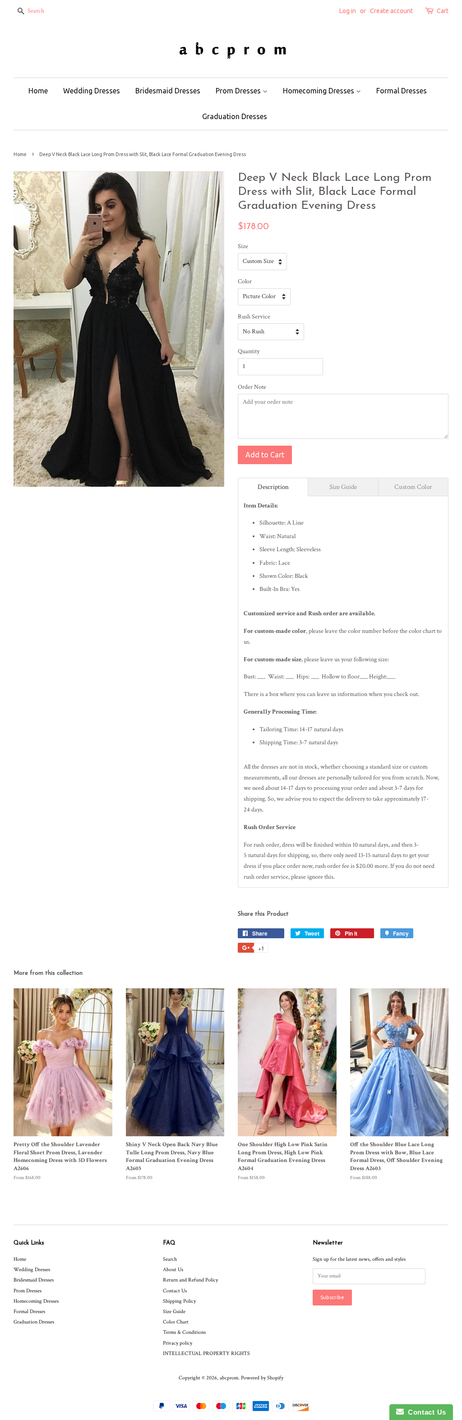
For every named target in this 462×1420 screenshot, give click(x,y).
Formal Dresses (401, 91)
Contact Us (175, 1290)
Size (243, 246)
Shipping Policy (179, 1301)
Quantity (248, 351)
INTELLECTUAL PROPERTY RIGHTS (206, 1353)
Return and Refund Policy (190, 1280)
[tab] (273, 487)
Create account (391, 10)
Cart (442, 10)
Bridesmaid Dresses (167, 91)
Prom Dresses (239, 91)
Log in (347, 10)
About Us (173, 1269)
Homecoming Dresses (319, 91)
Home (38, 91)
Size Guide (174, 1311)
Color (245, 281)
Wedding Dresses (91, 91)
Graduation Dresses (234, 116)
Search (170, 1259)
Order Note (252, 387)
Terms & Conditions (184, 1332)
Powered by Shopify (262, 1377)
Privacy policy (177, 1343)
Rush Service (254, 317)
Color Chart (176, 1322)
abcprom (229, 1377)
